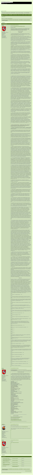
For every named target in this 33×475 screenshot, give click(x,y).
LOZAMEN (3, 424)
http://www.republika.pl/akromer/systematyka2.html (16, 420)
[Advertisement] (11, 5)
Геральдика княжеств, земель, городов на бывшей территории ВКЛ (7, 458)
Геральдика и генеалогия (15, 458)
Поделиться (12, 424)
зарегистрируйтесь (10, 18)
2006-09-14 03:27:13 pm (16, 424)
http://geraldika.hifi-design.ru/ (25, 426)
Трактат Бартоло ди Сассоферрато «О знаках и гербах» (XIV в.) (7, 464)
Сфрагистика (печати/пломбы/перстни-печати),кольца (15, 466)
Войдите (6, 18)
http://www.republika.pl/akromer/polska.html (15, 417)
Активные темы (3, 16)
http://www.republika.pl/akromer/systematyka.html (16, 419)
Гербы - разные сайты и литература (15, 442)
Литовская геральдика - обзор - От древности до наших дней (6, 460)
